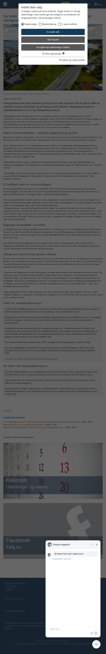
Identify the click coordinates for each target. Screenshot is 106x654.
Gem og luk (53, 39)
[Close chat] (96, 644)
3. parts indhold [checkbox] (69, 24)
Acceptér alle (53, 32)
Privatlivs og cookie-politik (72, 60)
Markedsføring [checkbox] (49, 24)
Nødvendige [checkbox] (31, 24)
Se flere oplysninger (52, 54)
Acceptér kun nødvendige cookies (53, 47)
